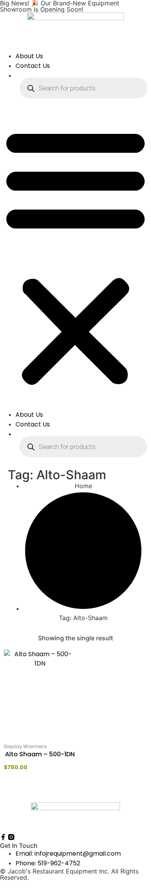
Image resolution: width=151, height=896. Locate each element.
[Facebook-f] (3, 837)
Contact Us (32, 65)
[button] (75, 256)
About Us (29, 56)
